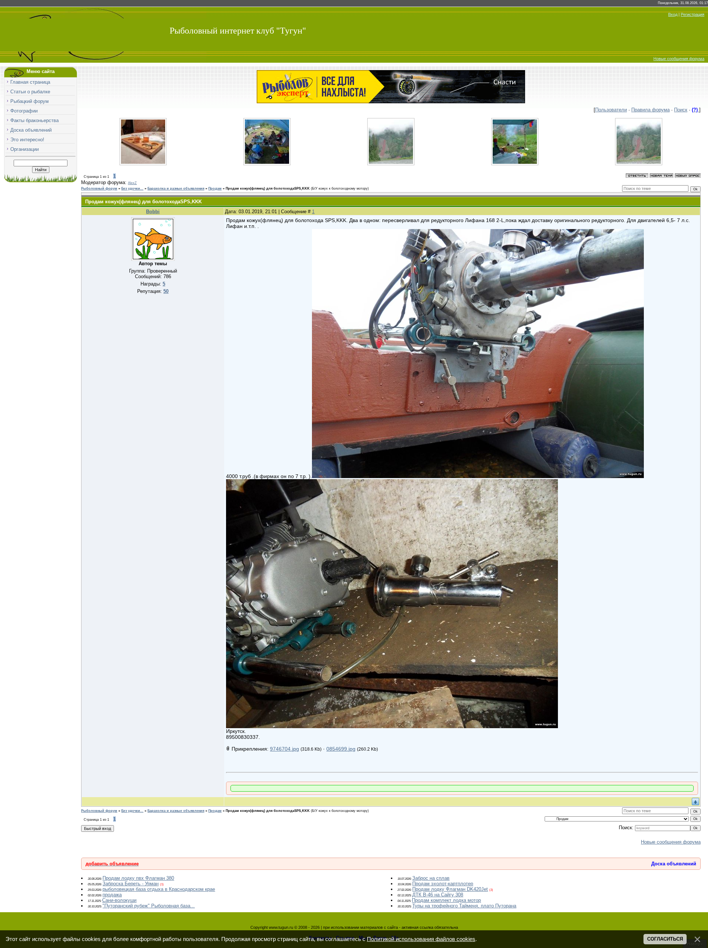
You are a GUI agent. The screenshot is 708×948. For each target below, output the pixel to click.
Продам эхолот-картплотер (442, 883)
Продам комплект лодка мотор (446, 900)
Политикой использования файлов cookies (421, 939)
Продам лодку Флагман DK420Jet (450, 889)
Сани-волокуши (119, 900)
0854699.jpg (340, 749)
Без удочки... (132, 188)
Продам (215, 188)
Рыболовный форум (99, 188)
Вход (672, 14)
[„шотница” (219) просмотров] (143, 163)
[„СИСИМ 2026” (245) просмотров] (514, 163)
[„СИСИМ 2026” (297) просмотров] (267, 163)
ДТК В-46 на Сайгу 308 (437, 894)
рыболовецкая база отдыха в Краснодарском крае (159, 889)
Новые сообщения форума (678, 58)
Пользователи (611, 110)
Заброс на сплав (431, 878)
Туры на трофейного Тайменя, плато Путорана (464, 906)
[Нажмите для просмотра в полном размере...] (478, 476)
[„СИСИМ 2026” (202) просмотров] (638, 163)
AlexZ (132, 183)
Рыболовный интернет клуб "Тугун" (238, 30)
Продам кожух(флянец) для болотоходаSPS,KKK (268, 188)
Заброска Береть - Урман (131, 883)
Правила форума (650, 110)
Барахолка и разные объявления (176, 188)
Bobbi (153, 211)
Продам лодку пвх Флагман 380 (138, 878)
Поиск (680, 110)
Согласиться (665, 939)
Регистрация (692, 14)
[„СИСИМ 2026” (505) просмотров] (390, 163)
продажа (112, 894)
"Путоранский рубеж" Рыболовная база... (149, 906)
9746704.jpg (284, 749)
